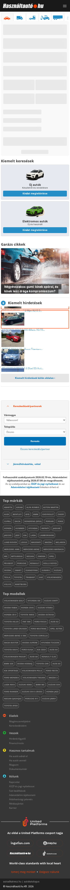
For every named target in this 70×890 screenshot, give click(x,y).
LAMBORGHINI (47, 535)
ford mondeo (11, 677)
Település (9, 426)
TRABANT (30, 577)
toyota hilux (11, 621)
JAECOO (7, 535)
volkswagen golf (14, 600)
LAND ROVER (10, 542)
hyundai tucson (50, 642)
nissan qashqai (12, 698)
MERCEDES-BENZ (31, 549)
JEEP (17, 535)
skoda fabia (10, 607)
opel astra (56, 628)
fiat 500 (27, 621)
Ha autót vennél (17, 760)
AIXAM (19, 507)
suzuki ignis (25, 684)
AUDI (6, 514)
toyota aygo (11, 705)
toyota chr (42, 663)
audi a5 (56, 663)
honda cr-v (10, 614)
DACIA (17, 521)
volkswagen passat (15, 656)
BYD (27, 514)
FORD (60, 521)
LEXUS (24, 542)
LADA (33, 535)
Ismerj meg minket (23, 872)
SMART (18, 570)
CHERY (61, 514)
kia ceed (41, 649)
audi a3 (55, 621)
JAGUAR (56, 528)
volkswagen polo (32, 670)
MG (5, 556)
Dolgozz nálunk (49, 872)
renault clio (49, 656)
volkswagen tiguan (34, 677)
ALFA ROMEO (32, 507)
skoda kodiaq (24, 663)
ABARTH (8, 507)
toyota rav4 (11, 649)
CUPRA (7, 521)
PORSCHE (21, 563)
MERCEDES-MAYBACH (53, 549)
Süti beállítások (17, 790)
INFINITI (45, 528)
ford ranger (11, 691)
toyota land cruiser (15, 628)
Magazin (13, 764)
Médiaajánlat (16, 803)
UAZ (41, 577)
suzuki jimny (49, 698)
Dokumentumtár (18, 769)
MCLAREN (60, 542)
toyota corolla (39, 635)
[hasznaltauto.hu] (22, 6)
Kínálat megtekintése (35, 193)
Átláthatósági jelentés (21, 799)
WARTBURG (20, 584)
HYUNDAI (33, 528)
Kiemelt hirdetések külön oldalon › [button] (35, 378)
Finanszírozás (16, 743)
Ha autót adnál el (18, 756)
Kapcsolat (14, 782)
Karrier (13, 808)
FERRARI (50, 521)
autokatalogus (31, 881)
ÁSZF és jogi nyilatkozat (44, 484)
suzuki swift (51, 600)
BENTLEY (17, 514)
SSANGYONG (31, 570)
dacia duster (11, 642)
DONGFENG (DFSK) (33, 521)
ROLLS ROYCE (50, 563)
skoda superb (29, 642)
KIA (25, 535)
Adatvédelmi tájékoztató (25, 487)
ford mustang (38, 628)
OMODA (41, 556)
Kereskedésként (17, 725)
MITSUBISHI (17, 556)
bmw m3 (40, 684)
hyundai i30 (34, 600)
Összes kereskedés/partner (35, 449)
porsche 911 (31, 698)
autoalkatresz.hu (12, 881)
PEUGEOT (8, 563)
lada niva (9, 684)
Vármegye (10, 415)
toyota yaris (27, 614)
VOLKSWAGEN (54, 577)
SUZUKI (57, 570)
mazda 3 (53, 677)
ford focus (40, 621)
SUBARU (46, 570)
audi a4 (54, 649)
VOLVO (7, 584)
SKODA (7, 570)
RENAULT (34, 563)
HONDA (7, 528)
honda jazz (52, 691)
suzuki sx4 (54, 684)
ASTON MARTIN (50, 507)
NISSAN (30, 556)
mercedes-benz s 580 (15, 635)
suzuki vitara (45, 607)
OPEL (51, 556)
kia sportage (11, 670)
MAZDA (48, 542)
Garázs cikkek (13, 244)
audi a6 (34, 656)
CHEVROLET (48, 514)
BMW (35, 514)
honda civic (27, 607)
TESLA (7, 577)
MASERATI (36, 542)
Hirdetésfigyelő (17, 738)
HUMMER (19, 528)
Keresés (35, 441)
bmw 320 (8, 663)
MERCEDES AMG (11, 549)
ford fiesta (52, 670)
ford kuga (27, 649)
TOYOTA (18, 577)
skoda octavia (46, 614)
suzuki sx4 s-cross (32, 691)
